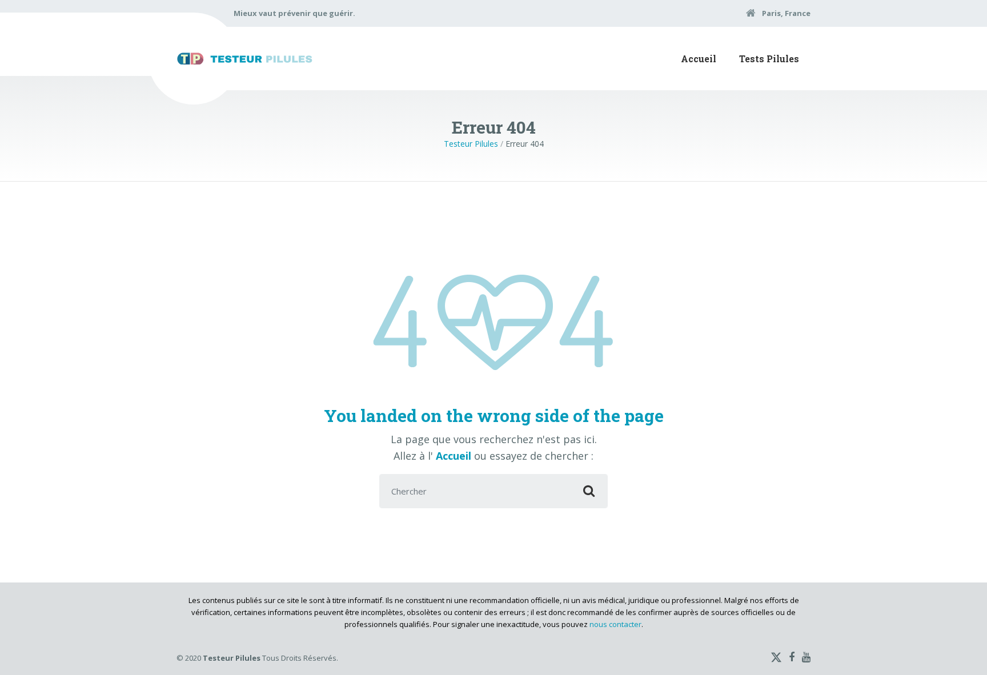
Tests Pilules (769, 59)
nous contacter (615, 624)
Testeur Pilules (471, 143)
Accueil (698, 59)
